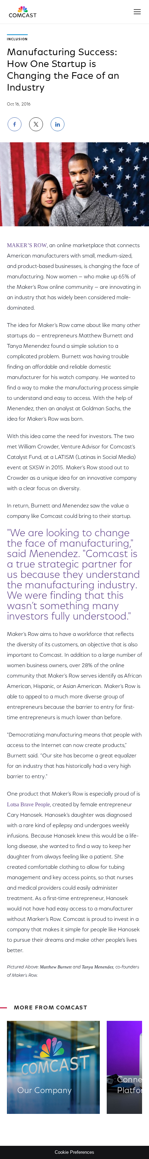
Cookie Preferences (74, 1152)
